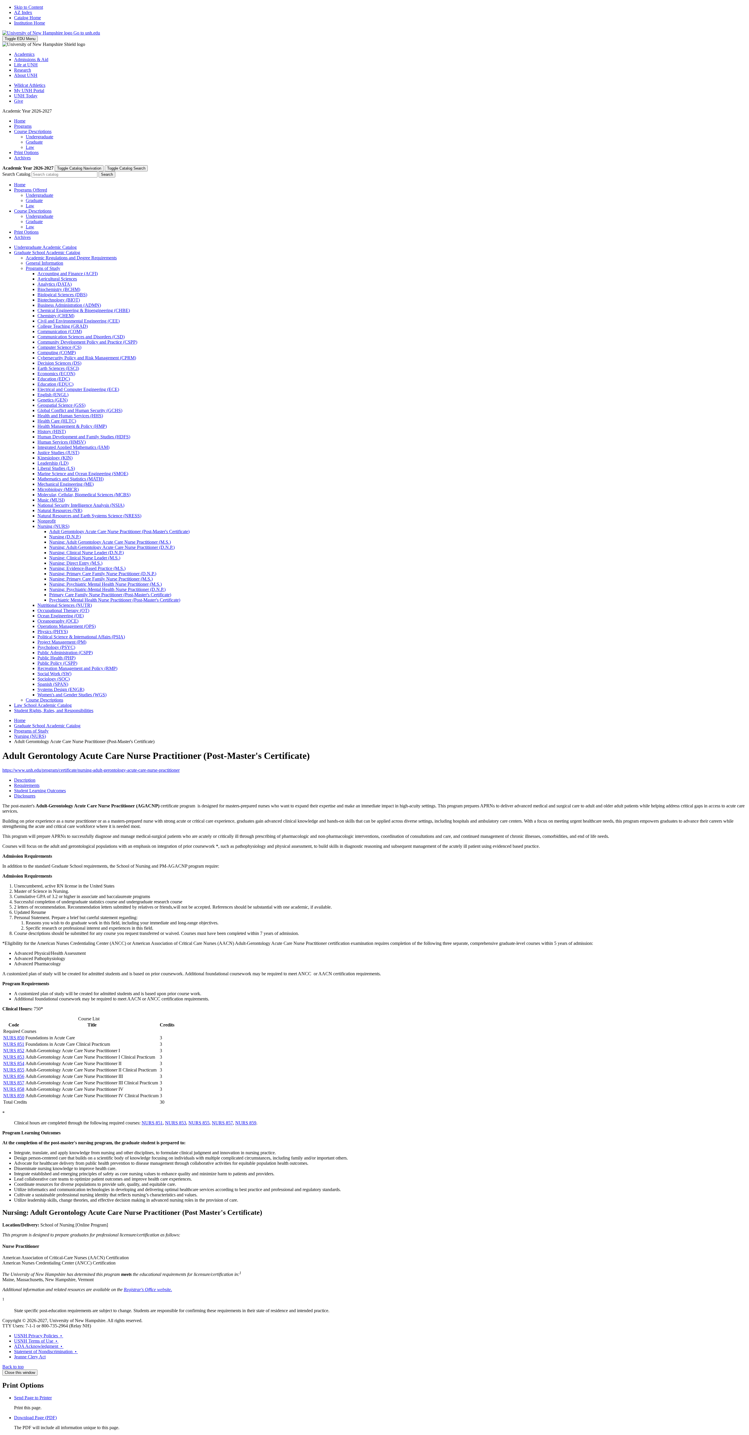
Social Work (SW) (54, 673)
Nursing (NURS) (53, 526)
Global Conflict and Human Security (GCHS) (79, 410)
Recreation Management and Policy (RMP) (77, 668)
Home (19, 120)
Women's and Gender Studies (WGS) (71, 694)
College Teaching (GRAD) (62, 326)
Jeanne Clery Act (30, 1356)
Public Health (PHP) (56, 657)
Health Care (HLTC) (56, 420)
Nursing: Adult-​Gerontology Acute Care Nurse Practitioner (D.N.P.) (112, 547)
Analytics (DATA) (54, 284)
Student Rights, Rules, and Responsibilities (53, 710)
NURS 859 (13, 1095)
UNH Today (25, 95)
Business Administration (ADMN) (69, 305)
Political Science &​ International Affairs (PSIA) (81, 636)
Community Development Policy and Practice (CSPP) (87, 342)
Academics (24, 54)
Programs (23, 126)
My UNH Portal (29, 90)
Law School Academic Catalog (43, 705)
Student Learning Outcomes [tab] (40, 790)
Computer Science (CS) (59, 347)
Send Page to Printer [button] (33, 1397)
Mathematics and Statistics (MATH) (70, 478)
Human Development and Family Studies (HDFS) (83, 436)
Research (22, 70)
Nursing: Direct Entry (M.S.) (75, 563)
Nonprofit (46, 520)
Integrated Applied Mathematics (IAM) (73, 447)
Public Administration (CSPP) (65, 652)
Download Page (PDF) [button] (35, 1417)
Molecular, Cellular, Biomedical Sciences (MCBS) (83, 494)
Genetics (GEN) (52, 399)
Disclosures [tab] (24, 795)
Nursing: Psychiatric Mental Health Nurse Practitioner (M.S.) (105, 584)
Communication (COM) (59, 331)
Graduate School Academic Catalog (47, 252)
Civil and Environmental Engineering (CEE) (78, 320)
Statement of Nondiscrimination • (46, 1351)
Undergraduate (39, 136)
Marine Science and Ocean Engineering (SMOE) (82, 473)
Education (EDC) (53, 378)
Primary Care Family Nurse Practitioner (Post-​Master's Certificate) (110, 594)
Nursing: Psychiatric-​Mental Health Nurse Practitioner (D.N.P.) (107, 589)
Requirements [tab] (26, 785)
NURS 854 (13, 1063)
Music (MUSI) (51, 499)
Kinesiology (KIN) (55, 457)
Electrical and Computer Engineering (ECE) (78, 389)
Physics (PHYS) (52, 631)
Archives (22, 157)
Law (30, 147)
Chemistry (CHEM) (55, 315)
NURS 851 (13, 1044)
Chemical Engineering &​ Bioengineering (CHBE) (83, 310)
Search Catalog (16, 174)
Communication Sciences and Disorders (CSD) (81, 336)
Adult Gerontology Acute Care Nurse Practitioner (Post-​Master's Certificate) (119, 531)
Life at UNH (26, 64)
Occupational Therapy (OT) (63, 610)
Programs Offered (30, 189)
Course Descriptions (32, 131)
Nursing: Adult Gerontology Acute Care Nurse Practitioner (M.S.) (110, 542)
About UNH (25, 75)
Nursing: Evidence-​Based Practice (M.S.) (87, 568)
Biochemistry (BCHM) (58, 289)
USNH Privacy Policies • (38, 1335)
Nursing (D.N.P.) (65, 536)
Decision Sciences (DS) (59, 363)
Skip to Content (28, 7)
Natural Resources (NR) (59, 510)
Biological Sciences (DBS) (62, 294)
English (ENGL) (52, 394)
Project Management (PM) (61, 642)
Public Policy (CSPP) (57, 663)
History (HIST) (51, 431)
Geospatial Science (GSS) (61, 405)
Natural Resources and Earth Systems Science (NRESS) (89, 515)
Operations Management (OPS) (66, 626)
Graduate (34, 141)
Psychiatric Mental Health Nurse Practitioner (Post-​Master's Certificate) (114, 599)
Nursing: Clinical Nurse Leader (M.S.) (84, 557)
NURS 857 (13, 1082)
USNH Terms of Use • (36, 1340)
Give (18, 101)
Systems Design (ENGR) (60, 689)
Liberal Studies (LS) (56, 468)
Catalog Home (27, 17)
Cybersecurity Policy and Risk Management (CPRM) (86, 357)
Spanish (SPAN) (52, 684)
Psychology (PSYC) (56, 647)
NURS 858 (13, 1089)
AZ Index (23, 12)
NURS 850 (13, 1037)
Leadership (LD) (52, 463)
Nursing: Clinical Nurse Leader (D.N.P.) (86, 552)
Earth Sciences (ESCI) (58, 368)
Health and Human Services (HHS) (70, 415)
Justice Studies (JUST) (58, 452)
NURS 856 (13, 1076)
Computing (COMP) (56, 352)
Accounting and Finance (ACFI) (67, 273)
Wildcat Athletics (29, 85)
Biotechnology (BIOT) (58, 299)
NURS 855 (13, 1069)
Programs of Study (43, 268)
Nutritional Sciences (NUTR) (64, 605)
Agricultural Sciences (57, 278)
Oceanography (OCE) (57, 621)
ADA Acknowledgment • (38, 1346)
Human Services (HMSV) (61, 442)
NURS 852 (13, 1050)
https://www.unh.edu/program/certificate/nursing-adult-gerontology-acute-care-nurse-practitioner (91, 770)
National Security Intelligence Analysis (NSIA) (80, 505)
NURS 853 (13, 1057)
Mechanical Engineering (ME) (65, 484)
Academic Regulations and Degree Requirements (71, 257)
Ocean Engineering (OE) (60, 615)
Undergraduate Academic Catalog (45, 247)
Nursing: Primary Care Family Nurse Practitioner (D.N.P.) (102, 573)
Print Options (26, 152)
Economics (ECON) (56, 373)
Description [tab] (24, 780)
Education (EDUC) (55, 384)
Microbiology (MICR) (58, 489)
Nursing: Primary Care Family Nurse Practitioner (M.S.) (101, 578)
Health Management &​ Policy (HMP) (72, 426)
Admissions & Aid (31, 59)
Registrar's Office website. (148, 1289)
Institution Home (29, 22)
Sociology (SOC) (53, 678)
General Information (44, 263)
